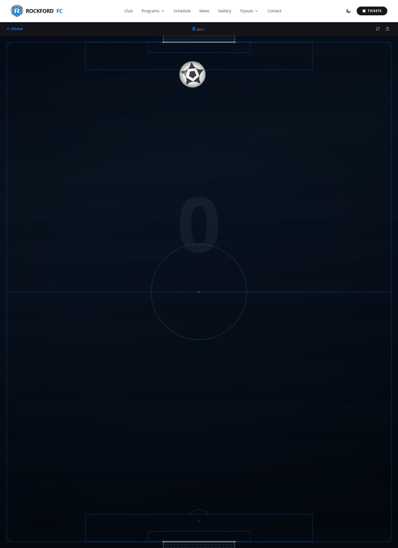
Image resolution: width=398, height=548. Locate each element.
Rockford (44, 11)
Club (128, 10)
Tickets (375, 10)
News (204, 10)
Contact (274, 10)
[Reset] (378, 29)
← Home (15, 28)
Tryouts (246, 10)
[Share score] (387, 29)
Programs (150, 10)
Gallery (224, 10)
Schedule (182, 10)
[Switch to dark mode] (348, 11)
